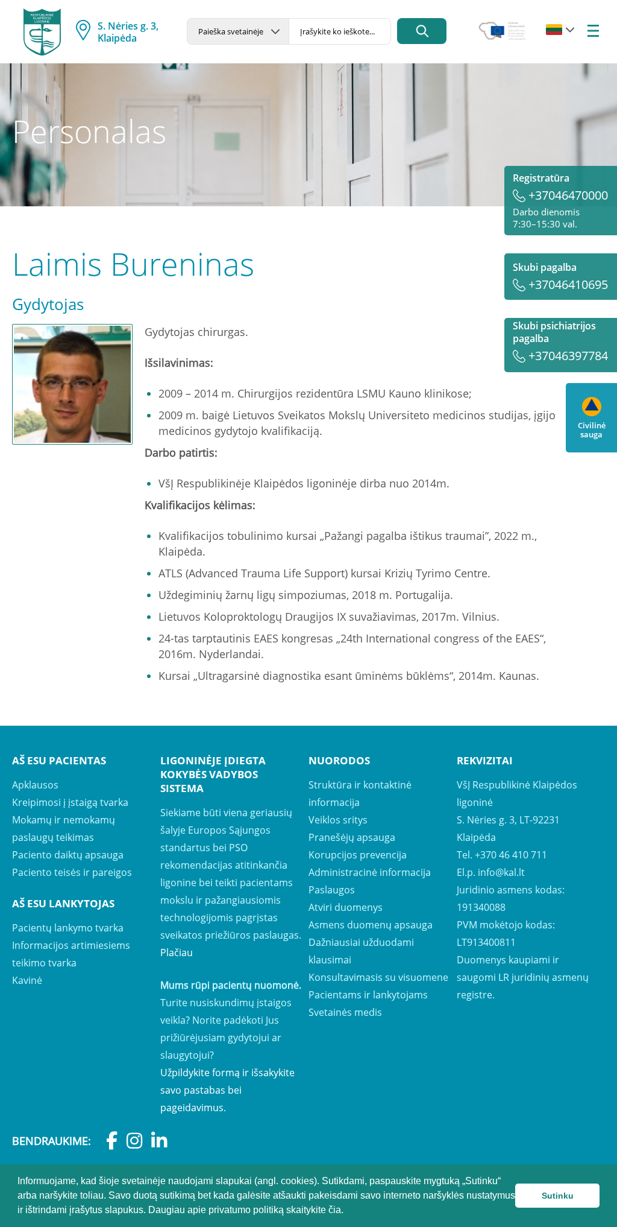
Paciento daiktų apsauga (68, 854)
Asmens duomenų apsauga (370, 924)
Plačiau (176, 952)
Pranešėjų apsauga (351, 837)
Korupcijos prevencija (357, 854)
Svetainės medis (345, 1012)
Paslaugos (331, 889)
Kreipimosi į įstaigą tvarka (70, 802)
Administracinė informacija (369, 872)
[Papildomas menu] (593, 32)
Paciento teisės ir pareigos (72, 872)
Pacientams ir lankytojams (368, 994)
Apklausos (35, 784)
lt (554, 30)
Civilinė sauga (592, 429)
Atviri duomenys (345, 907)
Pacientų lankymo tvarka (68, 927)
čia (334, 1210)
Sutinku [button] (558, 1195)
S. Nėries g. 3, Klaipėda (128, 32)
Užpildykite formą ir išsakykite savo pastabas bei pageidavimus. (227, 1090)
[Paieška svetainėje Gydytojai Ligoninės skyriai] (238, 31)
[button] (347, 1211)
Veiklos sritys (338, 819)
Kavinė (27, 980)
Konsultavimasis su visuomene (378, 977)
